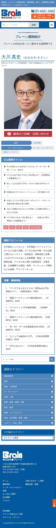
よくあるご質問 (9, 494)
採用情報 (6, 510)
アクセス (6, 500)
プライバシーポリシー (12, 517)
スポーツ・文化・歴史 (13, 423)
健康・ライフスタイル (13, 413)
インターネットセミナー (13, 487)
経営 (6, 381)
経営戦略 (37, 143)
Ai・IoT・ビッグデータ (43, 148)
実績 (4, 490)
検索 (34, 24)
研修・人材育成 (10, 386)
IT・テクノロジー (11, 392)
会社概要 (6, 497)
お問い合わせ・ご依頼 (34, 480)
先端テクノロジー (10, 152)
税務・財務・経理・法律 (14, 402)
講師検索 (6, 484)
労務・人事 (8, 397)
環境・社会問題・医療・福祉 (16, 418)
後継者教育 (8, 376)
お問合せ (54, 503)
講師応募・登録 (31, 484)
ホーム (5, 480)
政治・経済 (8, 407)
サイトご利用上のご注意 (13, 514)
